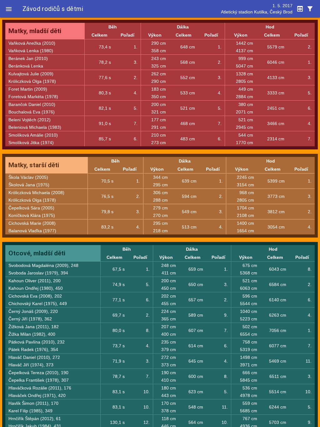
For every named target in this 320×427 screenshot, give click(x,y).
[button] (8, 8)
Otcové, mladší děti (36, 253)
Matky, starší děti (33, 165)
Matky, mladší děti (34, 31)
